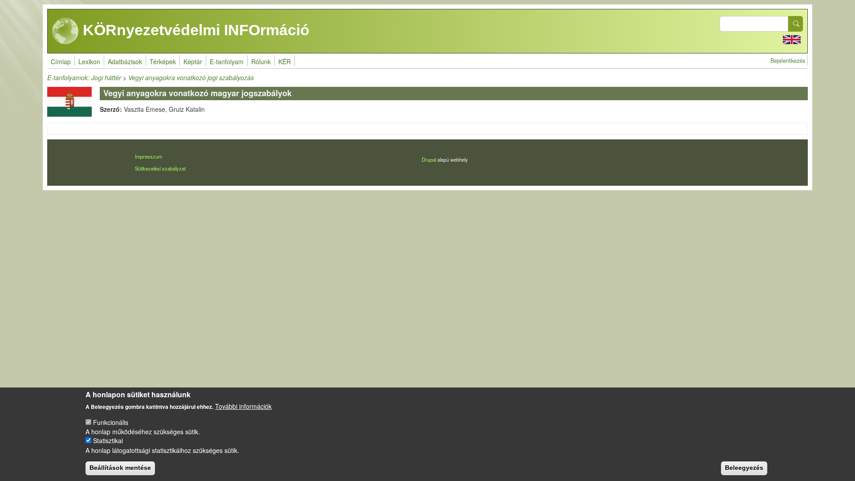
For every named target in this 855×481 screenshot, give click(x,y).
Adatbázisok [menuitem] (125, 61)
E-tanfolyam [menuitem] (227, 61)
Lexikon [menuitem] (89, 61)
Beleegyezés (744, 467)
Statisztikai (108, 440)
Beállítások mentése (120, 467)
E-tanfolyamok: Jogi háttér (84, 77)
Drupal (429, 159)
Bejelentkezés (787, 61)
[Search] (795, 24)
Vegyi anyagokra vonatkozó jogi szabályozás (191, 77)
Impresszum (148, 156)
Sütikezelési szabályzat (160, 168)
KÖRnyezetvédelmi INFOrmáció (194, 29)
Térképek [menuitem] (163, 61)
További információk (243, 406)
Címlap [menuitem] (61, 61)
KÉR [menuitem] (284, 61)
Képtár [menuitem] (192, 61)
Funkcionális (110, 421)
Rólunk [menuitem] (261, 61)
